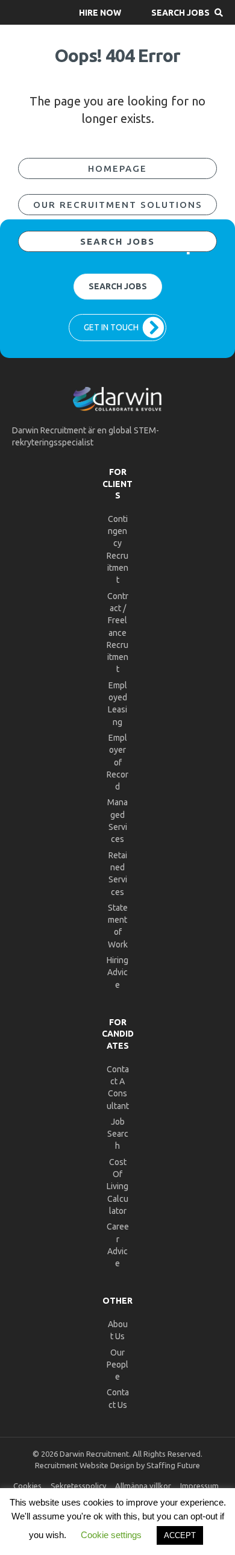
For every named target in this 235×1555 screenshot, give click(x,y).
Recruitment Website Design (84, 1465)
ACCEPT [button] (180, 1535)
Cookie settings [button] (111, 1535)
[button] (100, 12)
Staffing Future (173, 1465)
